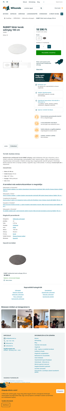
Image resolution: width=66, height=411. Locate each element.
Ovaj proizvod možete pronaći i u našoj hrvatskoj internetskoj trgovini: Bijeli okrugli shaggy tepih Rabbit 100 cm (32, 205)
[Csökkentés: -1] (37, 46)
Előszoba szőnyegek (47, 294)
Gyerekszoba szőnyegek (47, 292)
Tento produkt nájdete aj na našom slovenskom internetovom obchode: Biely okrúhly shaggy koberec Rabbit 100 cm (32, 190)
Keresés (40, 8)
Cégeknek (36, 346)
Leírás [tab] (5, 146)
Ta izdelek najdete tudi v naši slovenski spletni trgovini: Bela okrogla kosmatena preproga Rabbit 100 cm (31, 211)
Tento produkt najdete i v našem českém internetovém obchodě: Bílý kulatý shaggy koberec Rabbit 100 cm (32, 195)
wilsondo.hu (9, 345)
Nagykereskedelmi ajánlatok (42, 366)
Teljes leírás (39, 69)
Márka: (4, 35)
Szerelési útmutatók (39, 368)
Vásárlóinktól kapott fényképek (42, 359)
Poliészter (15, 225)
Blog (38, 2)
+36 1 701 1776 (10, 340)
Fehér (13, 227)
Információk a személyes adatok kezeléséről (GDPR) (46, 371)
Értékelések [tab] (13, 146)
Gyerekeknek (47, 290)
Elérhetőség (31, 2)
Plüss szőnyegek (17, 296)
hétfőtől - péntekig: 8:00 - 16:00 (12, 349)
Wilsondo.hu (9, 343)
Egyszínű (14, 238)
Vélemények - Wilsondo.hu (41, 361)
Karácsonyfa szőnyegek (17, 299)
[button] (12, 61)
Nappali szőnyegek (17, 292)
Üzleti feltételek (38, 357)
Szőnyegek (17, 290)
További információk (7, 401)
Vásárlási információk (40, 344)
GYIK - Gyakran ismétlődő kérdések (43, 349)
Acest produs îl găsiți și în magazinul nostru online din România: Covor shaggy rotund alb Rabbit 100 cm (31, 200)
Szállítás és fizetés (39, 351)
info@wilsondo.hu (11, 338)
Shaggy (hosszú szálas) (18, 236)
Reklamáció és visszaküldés (41, 355)
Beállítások (6, 405)
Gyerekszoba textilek (47, 296)
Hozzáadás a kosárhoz (48, 52)
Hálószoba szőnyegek (18, 219)
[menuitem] (5, 14)
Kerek (13, 234)
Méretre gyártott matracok (41, 364)
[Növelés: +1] (48, 46)
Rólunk (24, 2)
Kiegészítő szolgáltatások (41, 353)
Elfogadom (59, 391)
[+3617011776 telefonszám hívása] (4, 2)
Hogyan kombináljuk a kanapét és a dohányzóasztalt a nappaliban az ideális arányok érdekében (17, 382)
